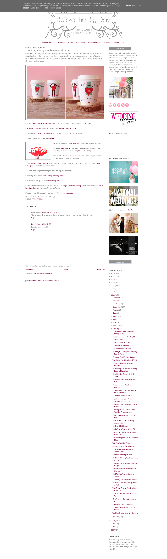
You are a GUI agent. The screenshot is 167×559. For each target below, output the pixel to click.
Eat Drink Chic (85, 123)
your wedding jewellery (73, 186)
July (114, 313)
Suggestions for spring (35, 128)
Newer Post (29, 269)
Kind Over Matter (84, 151)
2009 (113, 524)
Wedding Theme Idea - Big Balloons (125, 513)
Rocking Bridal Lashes (120, 426)
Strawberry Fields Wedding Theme (124, 480)
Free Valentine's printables (42, 123)
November (117, 301)
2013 (113, 289)
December (117, 298)
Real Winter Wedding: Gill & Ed (123, 429)
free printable (65, 148)
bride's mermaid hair (41, 163)
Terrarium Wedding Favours (122, 455)
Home (65, 269)
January (116, 517)
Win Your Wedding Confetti (121, 443)
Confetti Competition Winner (122, 342)
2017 (113, 276)
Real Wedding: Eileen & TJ (122, 345)
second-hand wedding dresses (47, 133)
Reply (33, 218)
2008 (113, 527)
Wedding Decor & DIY (76, 42)
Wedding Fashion (94, 42)
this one (51, 138)
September (117, 307)
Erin (32, 224)
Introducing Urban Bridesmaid (122, 504)
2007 (113, 530)
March (115, 325)
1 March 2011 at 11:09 (43, 224)
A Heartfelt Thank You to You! (123, 396)
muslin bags (67, 156)
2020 (113, 273)
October (116, 304)
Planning (107, 42)
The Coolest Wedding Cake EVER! (124, 360)
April (115, 322)
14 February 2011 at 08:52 (50, 212)
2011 (113, 295)
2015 (113, 282)
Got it (141, 6)
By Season (61, 42)
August (115, 310)
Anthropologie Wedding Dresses (123, 446)
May (115, 319)
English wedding (73, 143)
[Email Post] (54, 196)
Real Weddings (48, 42)
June (115, 316)
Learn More (131, 6)
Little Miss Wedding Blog (67, 128)
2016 (113, 279)
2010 (113, 521)
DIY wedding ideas (53, 181)
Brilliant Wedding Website (121, 348)
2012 (113, 292)
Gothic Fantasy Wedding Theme (52, 176)
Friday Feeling (38, 199)
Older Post (101, 269)
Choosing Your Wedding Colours (123, 357)
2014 (113, 286)
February (116, 329)
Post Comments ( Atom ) (44, 274)
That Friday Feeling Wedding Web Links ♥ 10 (47, 50)
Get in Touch (119, 42)
